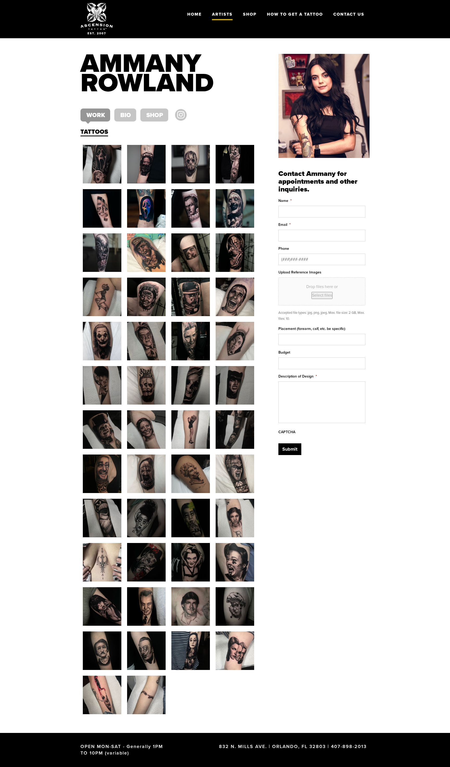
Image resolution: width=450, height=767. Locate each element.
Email (284, 224)
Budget (284, 352)
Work (95, 115)
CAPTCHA (286, 432)
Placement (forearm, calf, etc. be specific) (311, 329)
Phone (283, 248)
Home (194, 14)
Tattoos (94, 132)
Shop (250, 14)
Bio (125, 115)
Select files (322, 295)
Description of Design (297, 376)
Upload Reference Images (299, 272)
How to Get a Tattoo (295, 14)
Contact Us (348, 14)
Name (285, 201)
